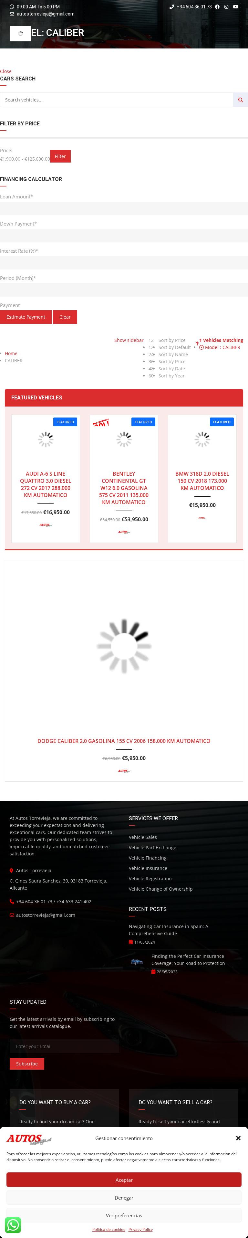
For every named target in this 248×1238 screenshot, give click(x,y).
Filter (60, 156)
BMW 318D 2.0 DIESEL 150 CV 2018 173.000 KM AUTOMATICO (202, 481)
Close (6, 71)
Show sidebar (128, 340)
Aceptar (124, 1180)
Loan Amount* (16, 196)
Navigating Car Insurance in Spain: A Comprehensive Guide (168, 929)
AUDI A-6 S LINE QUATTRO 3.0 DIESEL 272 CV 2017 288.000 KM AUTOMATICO (45, 484)
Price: (6, 150)
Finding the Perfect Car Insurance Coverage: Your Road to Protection (188, 959)
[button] (238, 1138)
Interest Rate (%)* (19, 251)
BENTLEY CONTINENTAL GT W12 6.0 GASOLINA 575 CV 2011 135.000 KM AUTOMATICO (124, 488)
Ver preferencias (124, 1215)
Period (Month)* (18, 278)
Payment (10, 305)
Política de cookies (108, 1229)
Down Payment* (18, 223)
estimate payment (25, 317)
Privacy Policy (141, 1229)
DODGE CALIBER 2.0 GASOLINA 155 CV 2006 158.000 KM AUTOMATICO (124, 741)
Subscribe (27, 1064)
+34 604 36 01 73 (194, 6)
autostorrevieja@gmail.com (46, 13)
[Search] (240, 99)
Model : (222, 347)
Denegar (124, 1197)
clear (65, 317)
